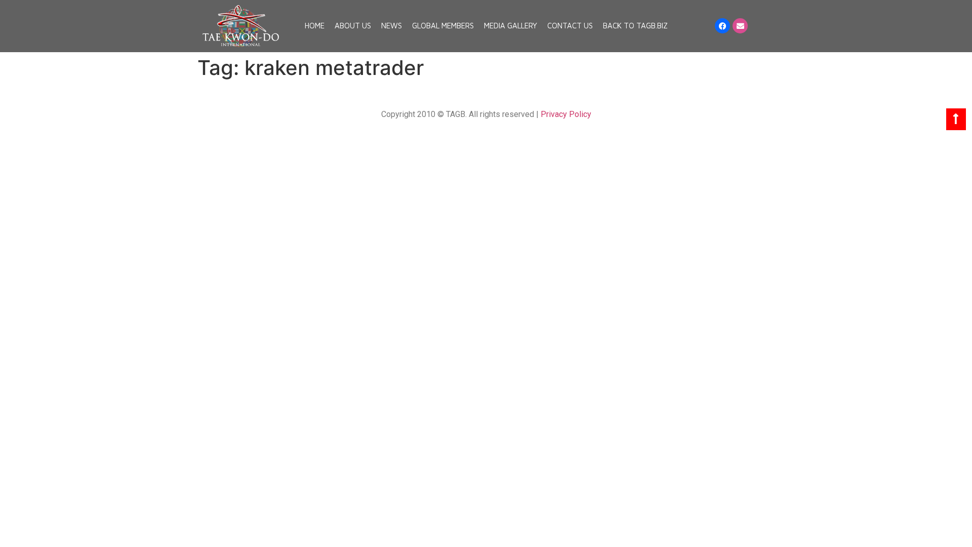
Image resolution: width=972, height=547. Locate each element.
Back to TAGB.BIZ (635, 25)
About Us (353, 25)
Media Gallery (510, 25)
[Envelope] (740, 25)
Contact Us (570, 25)
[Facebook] (722, 25)
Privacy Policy (566, 114)
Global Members (443, 25)
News (391, 25)
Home (315, 25)
